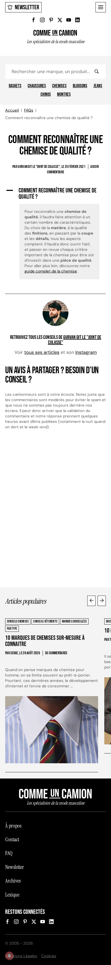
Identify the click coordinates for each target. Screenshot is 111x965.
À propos (13, 825)
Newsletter (27, 7)
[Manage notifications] (9, 956)
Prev (91, 601)
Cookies (48, 956)
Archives (13, 880)
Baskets (15, 86)
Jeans (97, 86)
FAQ (8, 853)
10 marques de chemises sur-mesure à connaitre (45, 641)
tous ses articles (41, 352)
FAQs (28, 110)
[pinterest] (51, 20)
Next (102, 601)
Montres (64, 94)
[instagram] (42, 20)
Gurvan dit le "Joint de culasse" (74, 340)
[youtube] (68, 20)
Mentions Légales (21, 956)
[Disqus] (55, 510)
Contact (12, 839)
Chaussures (37, 86)
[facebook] (33, 20)
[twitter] (60, 20)
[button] (55, 193)
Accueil (12, 110)
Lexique (12, 894)
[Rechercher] (96, 71)
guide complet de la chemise (51, 271)
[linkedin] (77, 20)
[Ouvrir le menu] (101, 7)
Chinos (46, 94)
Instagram (86, 352)
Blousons (80, 86)
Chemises (59, 86)
